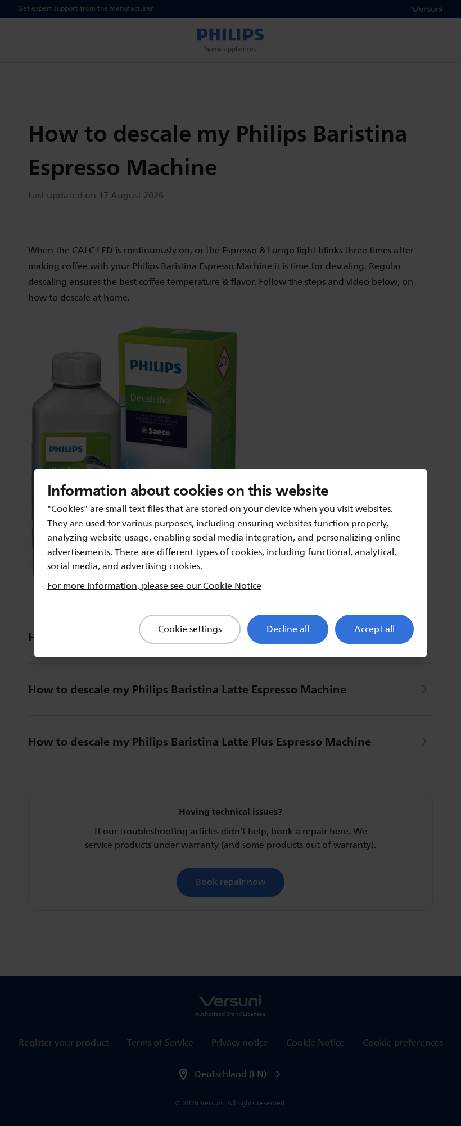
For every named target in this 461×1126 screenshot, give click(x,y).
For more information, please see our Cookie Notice (154, 586)
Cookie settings (190, 629)
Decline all (287, 629)
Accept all (374, 629)
